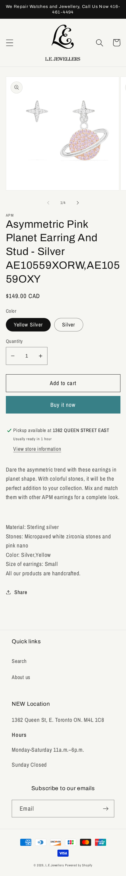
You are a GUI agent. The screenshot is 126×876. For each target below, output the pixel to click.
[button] (9, 42)
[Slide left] (48, 202)
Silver (68, 324)
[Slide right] (77, 202)
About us (21, 677)
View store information (37, 449)
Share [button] (20, 592)
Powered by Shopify (78, 865)
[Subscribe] (105, 809)
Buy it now (63, 405)
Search (19, 661)
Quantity (14, 341)
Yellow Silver (28, 324)
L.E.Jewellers (54, 865)
